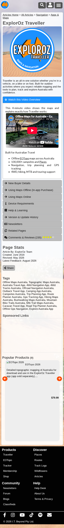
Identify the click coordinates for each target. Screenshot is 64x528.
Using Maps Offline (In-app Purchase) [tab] (30, 190)
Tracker (7, 465)
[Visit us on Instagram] (13, 515)
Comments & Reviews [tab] (25, 237)
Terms (37, 499)
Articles (38, 476)
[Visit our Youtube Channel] (22, 515)
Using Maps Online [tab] (19, 196)
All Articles (27, 14)
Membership (10, 471)
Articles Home (10, 14)
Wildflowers (40, 471)
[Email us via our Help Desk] (49, 515)
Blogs (6, 499)
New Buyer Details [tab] (19, 183)
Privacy (48, 499)
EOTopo (24, 158)
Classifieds (9, 504)
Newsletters (9, 488)
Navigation (42, 14)
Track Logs (40, 465)
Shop (6, 476)
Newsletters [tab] (15, 224)
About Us (39, 493)
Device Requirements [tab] (21, 203)
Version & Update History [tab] (23, 217)
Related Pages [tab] (17, 230)
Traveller (8, 454)
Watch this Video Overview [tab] (24, 99)
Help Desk (40, 488)
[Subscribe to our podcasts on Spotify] (40, 515)
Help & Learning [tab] (18, 210)
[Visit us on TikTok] (31, 515)
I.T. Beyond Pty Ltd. (23, 521)
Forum (6, 493)
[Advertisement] (32, 335)
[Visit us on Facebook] (4, 515)
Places (43, 161)
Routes (38, 460)
